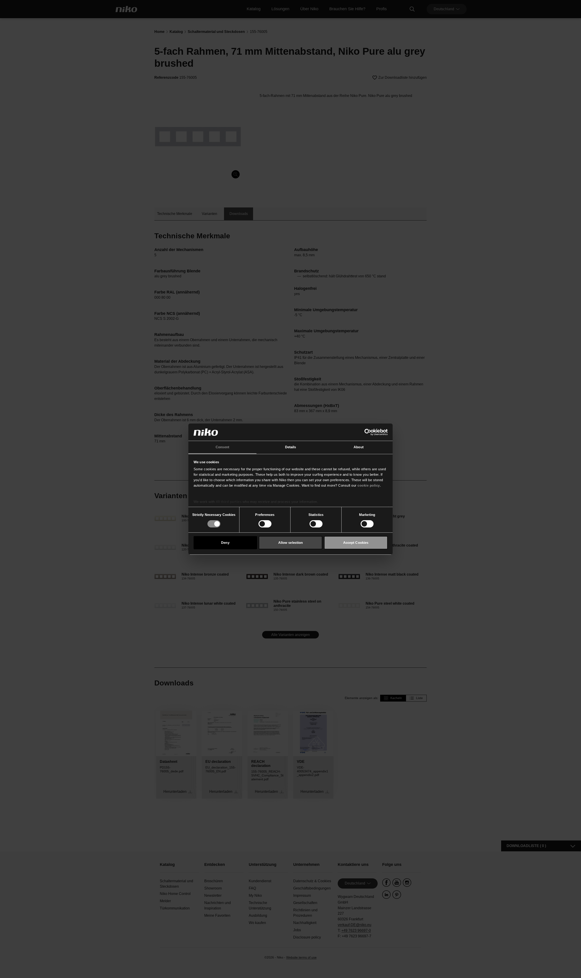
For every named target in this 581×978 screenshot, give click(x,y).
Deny (225, 542)
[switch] (264, 523)
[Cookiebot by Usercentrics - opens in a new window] (368, 432)
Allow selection (290, 542)
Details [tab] (290, 447)
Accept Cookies (355, 542)
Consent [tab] (222, 447)
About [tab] (359, 447)
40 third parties (228, 502)
